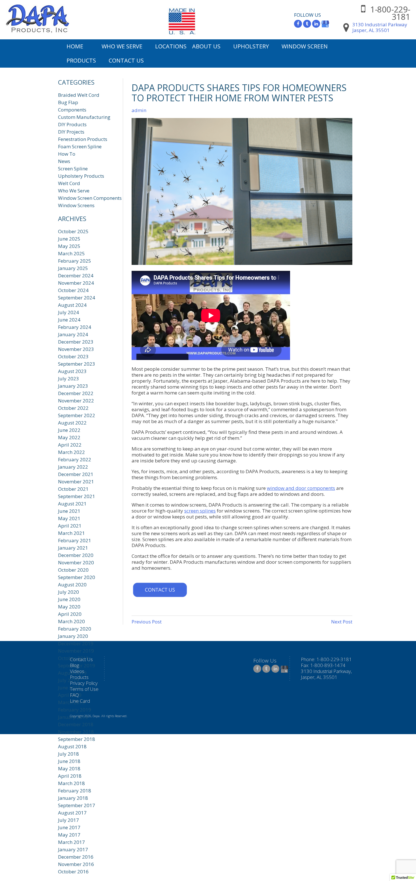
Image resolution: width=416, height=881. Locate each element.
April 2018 (70, 776)
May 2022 (69, 437)
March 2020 (71, 621)
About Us (206, 46)
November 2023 (76, 349)
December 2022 (75, 393)
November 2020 (76, 562)
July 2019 (68, 680)
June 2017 (69, 827)
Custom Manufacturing (84, 117)
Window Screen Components (90, 198)
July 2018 (68, 754)
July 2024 (68, 312)
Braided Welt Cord (78, 95)
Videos (77, 671)
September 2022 (76, 415)
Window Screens (76, 205)
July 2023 (68, 378)
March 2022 (71, 452)
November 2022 (76, 400)
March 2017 (71, 842)
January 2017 (73, 849)
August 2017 (72, 812)
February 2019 (74, 709)
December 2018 (75, 724)
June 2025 (69, 238)
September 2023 (76, 364)
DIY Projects (71, 131)
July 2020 (68, 592)
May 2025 (69, 246)
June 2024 (69, 319)
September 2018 (76, 739)
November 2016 (76, 864)
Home (75, 46)
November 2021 (76, 481)
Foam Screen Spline (80, 146)
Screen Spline (73, 168)
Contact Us (126, 60)
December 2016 (75, 857)
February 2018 (74, 790)
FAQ (74, 695)
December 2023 (75, 341)
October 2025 (73, 231)
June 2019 (69, 687)
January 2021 (73, 548)
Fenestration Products (82, 139)
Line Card (80, 701)
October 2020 (73, 570)
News (64, 161)
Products (81, 60)
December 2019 (75, 643)
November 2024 (76, 283)
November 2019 (76, 651)
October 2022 (73, 408)
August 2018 (72, 746)
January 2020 (73, 636)
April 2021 (70, 525)
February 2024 (74, 327)
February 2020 (74, 628)
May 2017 (69, 834)
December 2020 (75, 555)
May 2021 (69, 518)
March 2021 (71, 533)
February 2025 (74, 261)
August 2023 (72, 371)
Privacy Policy (84, 683)
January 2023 (73, 386)
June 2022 (69, 430)
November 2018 (76, 731)
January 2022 (73, 467)
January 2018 (73, 798)
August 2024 (72, 305)
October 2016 (73, 871)
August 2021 (72, 503)
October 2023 (73, 356)
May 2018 (69, 768)
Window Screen (305, 46)
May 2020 (69, 606)
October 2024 (73, 290)
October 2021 (73, 489)
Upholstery (251, 46)
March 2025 (71, 253)
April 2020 (70, 614)
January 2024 (73, 334)
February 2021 (74, 540)
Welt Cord (69, 183)
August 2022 (72, 422)
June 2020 (69, 599)
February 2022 (74, 459)
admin (139, 110)
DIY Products (72, 124)
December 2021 (75, 474)
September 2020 (76, 577)
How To (66, 154)
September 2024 (76, 297)
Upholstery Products (81, 176)
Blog (74, 665)
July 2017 (68, 820)
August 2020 (72, 584)
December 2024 (75, 275)
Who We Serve (122, 46)
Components (72, 109)
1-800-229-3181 (390, 13)
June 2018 (69, 761)
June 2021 (69, 511)
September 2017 (76, 805)
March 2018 (71, 783)
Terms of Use (84, 689)
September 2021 (76, 496)
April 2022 (70, 444)
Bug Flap (68, 102)
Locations (170, 46)
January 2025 (73, 268)
